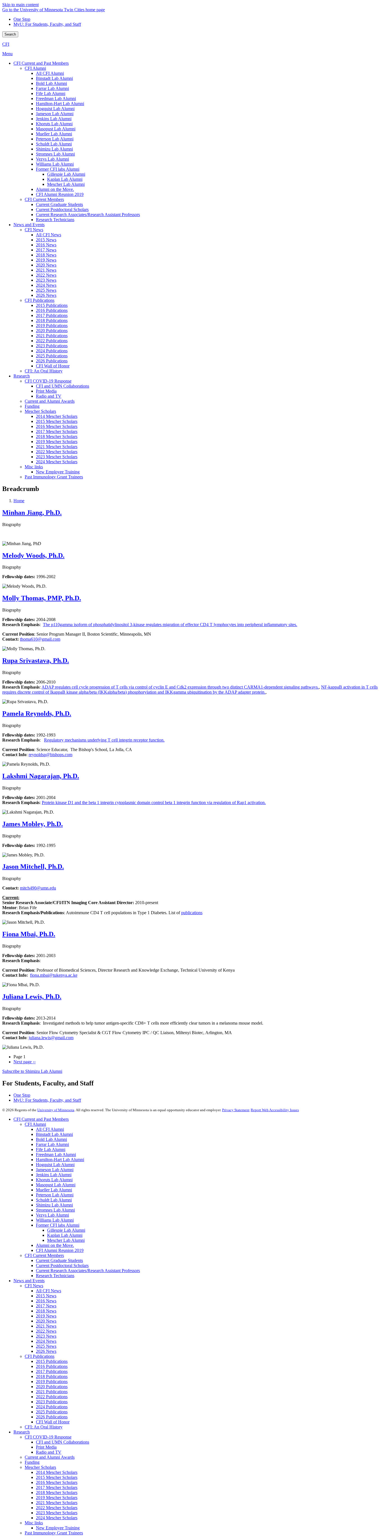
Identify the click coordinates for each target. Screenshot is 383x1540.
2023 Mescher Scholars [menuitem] (56, 456)
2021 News (46, 1326)
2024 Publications (52, 1406)
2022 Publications (52, 1396)
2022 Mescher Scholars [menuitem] (56, 451)
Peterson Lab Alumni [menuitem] (54, 138)
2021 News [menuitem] (46, 270)
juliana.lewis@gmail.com (51, 1037)
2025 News (46, 1346)
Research (21, 1432)
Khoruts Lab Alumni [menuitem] (54, 123)
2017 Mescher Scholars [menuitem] (56, 431)
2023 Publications (52, 1401)
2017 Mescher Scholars (56, 1487)
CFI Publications (39, 1356)
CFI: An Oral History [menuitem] (44, 371)
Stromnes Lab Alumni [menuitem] (55, 154)
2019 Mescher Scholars (56, 1497)
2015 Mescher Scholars (56, 1477)
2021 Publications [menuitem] (52, 335)
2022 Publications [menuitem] (52, 340)
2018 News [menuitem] (46, 255)
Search (10, 34)
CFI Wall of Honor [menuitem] (53, 365)
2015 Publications (52, 1361)
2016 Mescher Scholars (56, 1482)
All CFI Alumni (50, 1129)
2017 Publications (52, 1371)
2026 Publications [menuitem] (52, 360)
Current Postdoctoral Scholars (62, 1265)
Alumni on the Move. (55, 1245)
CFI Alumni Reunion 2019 (60, 1250)
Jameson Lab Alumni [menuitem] (54, 113)
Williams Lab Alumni (55, 1220)
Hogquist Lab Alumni (55, 1164)
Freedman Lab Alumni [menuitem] (56, 98)
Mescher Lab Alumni (66, 1240)
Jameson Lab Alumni (54, 1169)
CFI (5, 44)
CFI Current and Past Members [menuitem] (41, 63)
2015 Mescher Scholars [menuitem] (56, 421)
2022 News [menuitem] (46, 275)
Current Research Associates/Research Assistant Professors (88, 1270)
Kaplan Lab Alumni (64, 1235)
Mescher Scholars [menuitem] (40, 411)
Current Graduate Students (59, 1260)
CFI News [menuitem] (34, 229)
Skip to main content (20, 4)
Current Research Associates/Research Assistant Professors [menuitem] (88, 214)
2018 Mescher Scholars (56, 1492)
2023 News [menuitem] (46, 280)
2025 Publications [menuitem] (52, 355)
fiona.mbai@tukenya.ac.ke (53, 975)
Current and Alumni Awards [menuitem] (50, 401)
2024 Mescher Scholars (56, 1517)
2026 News (46, 1351)
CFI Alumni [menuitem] (35, 68)
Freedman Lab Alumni (56, 1154)
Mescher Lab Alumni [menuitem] (66, 184)
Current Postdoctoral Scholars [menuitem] (62, 209)
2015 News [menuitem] (46, 239)
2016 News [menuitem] (46, 244)
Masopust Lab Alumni (55, 1184)
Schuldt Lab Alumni (54, 1200)
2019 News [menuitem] (46, 260)
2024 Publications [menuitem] (52, 350)
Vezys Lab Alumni (52, 1215)
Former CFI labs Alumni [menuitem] (57, 169)
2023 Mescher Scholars (56, 1512)
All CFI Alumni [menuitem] (50, 73)
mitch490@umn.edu (38, 888)
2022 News (46, 1331)
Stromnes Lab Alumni (55, 1210)
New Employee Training (58, 1527)
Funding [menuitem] (32, 406)
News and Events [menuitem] (29, 224)
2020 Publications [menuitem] (52, 330)
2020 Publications (52, 1386)
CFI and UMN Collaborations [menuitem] (62, 386)
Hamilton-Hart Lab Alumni (60, 1159)
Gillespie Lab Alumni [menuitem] (66, 174)
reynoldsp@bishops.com (50, 754)
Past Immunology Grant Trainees (54, 1532)
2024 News (46, 1341)
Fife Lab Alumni (50, 1149)
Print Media (46, 1447)
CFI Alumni (35, 1124)
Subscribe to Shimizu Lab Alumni (32, 1071)
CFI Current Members (44, 1255)
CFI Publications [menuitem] (39, 300)
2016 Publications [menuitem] (52, 310)
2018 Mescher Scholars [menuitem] (56, 436)
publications (191, 912)
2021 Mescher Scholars (56, 1502)
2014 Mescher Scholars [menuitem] (56, 416)
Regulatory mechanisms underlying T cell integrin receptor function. (104, 740)
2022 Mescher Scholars (56, 1507)
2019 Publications (52, 1381)
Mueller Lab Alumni (54, 1189)
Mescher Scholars (40, 1467)
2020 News (46, 1321)
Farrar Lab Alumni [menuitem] (52, 88)
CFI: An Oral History (44, 1427)
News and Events (29, 1280)
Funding (32, 1462)
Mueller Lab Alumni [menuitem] (54, 133)
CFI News (34, 1285)
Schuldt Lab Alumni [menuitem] (54, 144)
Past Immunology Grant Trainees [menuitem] (54, 476)
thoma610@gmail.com (40, 639)
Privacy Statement (236, 1110)
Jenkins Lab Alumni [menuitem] (53, 118)
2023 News (46, 1336)
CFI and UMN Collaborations (62, 1442)
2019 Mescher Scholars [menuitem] (56, 441)
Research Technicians (55, 1275)
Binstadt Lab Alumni (54, 1134)
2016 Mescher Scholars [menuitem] (56, 426)
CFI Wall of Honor (53, 1421)
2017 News (46, 1305)
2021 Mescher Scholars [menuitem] (56, 446)
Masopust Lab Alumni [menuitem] (55, 128)
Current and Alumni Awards (50, 1457)
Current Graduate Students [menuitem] (59, 204)
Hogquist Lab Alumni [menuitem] (55, 108)
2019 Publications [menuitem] (52, 325)
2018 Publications (52, 1376)
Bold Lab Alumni (51, 1139)
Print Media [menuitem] (46, 391)
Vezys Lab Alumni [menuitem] (52, 159)
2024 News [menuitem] (46, 285)
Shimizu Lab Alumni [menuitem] (54, 149)
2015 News (46, 1295)
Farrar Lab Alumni (52, 1144)
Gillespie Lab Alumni (66, 1230)
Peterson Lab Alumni (54, 1194)
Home (18, 500)
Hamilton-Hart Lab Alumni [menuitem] (60, 103)
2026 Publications (52, 1416)
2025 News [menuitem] (46, 290)
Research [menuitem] (21, 376)
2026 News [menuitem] (46, 295)
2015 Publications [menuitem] (52, 305)
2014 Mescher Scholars (56, 1472)
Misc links (34, 1522)
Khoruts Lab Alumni (54, 1179)
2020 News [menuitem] (46, 265)
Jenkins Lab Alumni (53, 1174)
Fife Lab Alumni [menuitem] (50, 93)
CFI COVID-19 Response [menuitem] (48, 381)
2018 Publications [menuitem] (52, 320)
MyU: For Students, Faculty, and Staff (47, 24)
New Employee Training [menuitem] (58, 471)
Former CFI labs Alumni (57, 1225)
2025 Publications (52, 1411)
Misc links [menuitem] (34, 466)
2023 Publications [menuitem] (52, 345)
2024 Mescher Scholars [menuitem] (56, 461)
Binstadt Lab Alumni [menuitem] (54, 78)
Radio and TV (48, 1452)
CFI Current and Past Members (41, 1119)
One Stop (21, 19)
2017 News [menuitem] (46, 249)
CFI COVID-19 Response (48, 1437)
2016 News (46, 1300)
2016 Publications (52, 1366)
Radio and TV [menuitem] (48, 396)
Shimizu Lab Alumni (54, 1205)
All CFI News (48, 1290)
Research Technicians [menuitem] (55, 219)
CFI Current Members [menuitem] (44, 199)
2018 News (46, 1311)
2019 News (46, 1316)
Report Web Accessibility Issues (275, 1110)
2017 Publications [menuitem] (52, 315)
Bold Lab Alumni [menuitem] (51, 83)
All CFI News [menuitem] (48, 234)
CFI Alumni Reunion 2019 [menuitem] (60, 194)
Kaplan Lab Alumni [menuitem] (64, 179)
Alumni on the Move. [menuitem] (55, 189)
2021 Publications (52, 1391)
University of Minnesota (55, 1110)
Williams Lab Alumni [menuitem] (55, 164)
